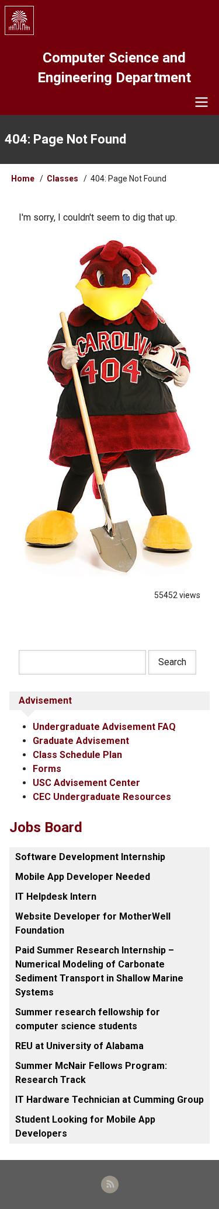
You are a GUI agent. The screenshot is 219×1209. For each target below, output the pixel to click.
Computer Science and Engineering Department (114, 68)
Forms (47, 768)
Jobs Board (45, 827)
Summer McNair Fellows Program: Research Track (91, 1072)
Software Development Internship (90, 856)
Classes (62, 178)
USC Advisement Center (86, 782)
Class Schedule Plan (77, 754)
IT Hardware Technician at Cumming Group (109, 1099)
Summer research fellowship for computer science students (87, 1019)
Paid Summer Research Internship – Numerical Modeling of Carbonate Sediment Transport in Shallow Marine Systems (99, 971)
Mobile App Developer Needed (82, 876)
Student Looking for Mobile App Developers (85, 1126)
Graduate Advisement (81, 740)
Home (22, 178)
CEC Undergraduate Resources (102, 796)
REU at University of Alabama (79, 1045)
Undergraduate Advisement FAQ (104, 726)
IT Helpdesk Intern (55, 896)
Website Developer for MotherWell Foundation (93, 923)
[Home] (110, 20)
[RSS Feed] (110, 1184)
